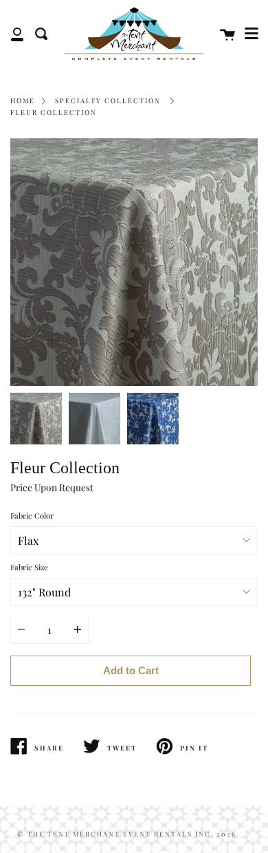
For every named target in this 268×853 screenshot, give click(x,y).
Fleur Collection (53, 112)
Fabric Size (29, 567)
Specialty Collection (108, 100)
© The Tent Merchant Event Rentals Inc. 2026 (126, 834)
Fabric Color (32, 515)
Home (22, 100)
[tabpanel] (134, 262)
